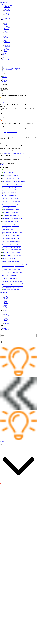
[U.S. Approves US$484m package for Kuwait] (9, 206)
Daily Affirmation (6, 32)
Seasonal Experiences (7, 14)
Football (5, 20)
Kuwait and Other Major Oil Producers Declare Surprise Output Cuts (12, 287)
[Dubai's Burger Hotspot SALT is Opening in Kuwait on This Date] (12, 212)
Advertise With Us (4, 328)
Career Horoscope (6, 48)
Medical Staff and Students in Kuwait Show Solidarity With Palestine (14, 153)
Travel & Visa (6, 303)
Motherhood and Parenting (8, 34)
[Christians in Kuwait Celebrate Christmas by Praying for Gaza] (11, 255)
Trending (3, 55)
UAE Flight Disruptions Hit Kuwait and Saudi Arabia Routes (11, 170)
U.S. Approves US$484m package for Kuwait (8, 207)
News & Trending (4, 24)
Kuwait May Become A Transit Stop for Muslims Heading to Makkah (12, 281)
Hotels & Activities (6, 9)
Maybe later (2, 102)
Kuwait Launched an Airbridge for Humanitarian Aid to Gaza (11, 269)
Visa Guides (5, 41)
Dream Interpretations (7, 45)
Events (5, 52)
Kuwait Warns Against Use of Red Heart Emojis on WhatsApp (11, 253)
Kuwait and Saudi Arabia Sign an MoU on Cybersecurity (10, 198)
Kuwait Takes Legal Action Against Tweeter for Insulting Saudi (11, 244)
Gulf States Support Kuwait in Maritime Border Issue (9, 278)
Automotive (5, 36)
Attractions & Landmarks (7, 6)
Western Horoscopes (7, 46)
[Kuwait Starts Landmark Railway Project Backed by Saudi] (11, 224)
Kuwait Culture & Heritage (8, 5)
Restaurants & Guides (7, 18)
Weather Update (6, 29)
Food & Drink (4, 15)
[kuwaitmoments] (3, 292)
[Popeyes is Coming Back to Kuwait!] (7, 227)
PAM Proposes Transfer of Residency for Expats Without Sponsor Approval (13, 284)
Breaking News (6, 295)
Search (2, 90)
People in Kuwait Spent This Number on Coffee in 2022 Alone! (11, 235)
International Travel (7, 42)
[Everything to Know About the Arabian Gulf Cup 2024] (10, 221)
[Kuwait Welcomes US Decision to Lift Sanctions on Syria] (10, 209)
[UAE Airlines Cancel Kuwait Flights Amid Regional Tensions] (11, 249)
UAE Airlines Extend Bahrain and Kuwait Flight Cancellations (11, 189)
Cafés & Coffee (6, 17)
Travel (5, 35)
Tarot (4, 44)
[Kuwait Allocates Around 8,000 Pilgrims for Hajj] (9, 190)
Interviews (5, 56)
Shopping (5, 8)
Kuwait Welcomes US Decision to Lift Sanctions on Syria (10, 210)
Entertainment (4, 50)
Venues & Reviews (6, 37)
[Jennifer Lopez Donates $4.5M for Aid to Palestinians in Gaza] (11, 193)
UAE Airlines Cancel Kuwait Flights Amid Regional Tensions (11, 250)
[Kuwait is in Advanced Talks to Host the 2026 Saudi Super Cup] (11, 246)
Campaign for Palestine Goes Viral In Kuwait (10, 132)
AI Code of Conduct (5, 57)
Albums (3, 54)
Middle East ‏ (4, 92)
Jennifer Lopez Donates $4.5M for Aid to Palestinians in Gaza (11, 195)
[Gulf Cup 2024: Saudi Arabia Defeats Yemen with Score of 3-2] (11, 261)
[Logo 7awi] (2, 441)
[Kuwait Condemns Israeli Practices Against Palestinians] (10, 175)
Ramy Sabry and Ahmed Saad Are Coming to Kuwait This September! (12, 232)
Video (5, 322)
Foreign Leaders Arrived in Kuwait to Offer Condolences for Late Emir (12, 272)
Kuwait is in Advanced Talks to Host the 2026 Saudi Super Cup (11, 247)
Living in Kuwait (4, 80)
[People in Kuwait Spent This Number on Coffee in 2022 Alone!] (11, 233)
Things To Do (4, 11)
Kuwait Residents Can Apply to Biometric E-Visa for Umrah (10, 238)
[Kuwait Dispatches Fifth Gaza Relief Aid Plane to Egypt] (10, 289)
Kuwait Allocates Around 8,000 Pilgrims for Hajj (9, 192)
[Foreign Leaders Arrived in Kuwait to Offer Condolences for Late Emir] (12, 270)
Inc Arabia (3, 38)
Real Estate (5, 23)
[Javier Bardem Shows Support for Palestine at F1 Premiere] (11, 215)
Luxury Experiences (7, 7)
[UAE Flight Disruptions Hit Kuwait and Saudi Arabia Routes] (11, 169)
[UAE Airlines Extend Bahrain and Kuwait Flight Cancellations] (11, 187)
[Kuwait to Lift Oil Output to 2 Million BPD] (8, 258)
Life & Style (4, 30)
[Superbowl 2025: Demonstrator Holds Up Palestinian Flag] (11, 178)
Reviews (5, 16)
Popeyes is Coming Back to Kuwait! (7, 229)
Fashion (5, 33)
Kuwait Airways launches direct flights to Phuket (10, 69)
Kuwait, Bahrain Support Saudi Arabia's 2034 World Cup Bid (11, 241)
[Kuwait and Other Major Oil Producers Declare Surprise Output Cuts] (12, 286)
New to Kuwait (6, 22)
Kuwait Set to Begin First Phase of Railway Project (9, 275)
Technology (4, 53)
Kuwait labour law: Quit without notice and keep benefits (11, 68)
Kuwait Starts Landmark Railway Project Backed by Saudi (10, 226)
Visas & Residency (6, 21)
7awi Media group (10, 444)
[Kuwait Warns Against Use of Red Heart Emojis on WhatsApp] (11, 252)
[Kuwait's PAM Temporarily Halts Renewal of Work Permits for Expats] (12, 184)
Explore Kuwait (4, 4)
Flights (5, 40)
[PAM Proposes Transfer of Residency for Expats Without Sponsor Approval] (13, 283)
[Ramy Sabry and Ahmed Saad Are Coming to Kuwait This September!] (12, 230)
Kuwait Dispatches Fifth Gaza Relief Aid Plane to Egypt (10, 290)
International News (6, 28)
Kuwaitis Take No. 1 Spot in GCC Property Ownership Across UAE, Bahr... (13, 266)
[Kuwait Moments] (3, 2)
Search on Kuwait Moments (4, 88)
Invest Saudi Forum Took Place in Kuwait (8, 173)
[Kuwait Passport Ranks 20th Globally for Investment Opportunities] (12, 218)
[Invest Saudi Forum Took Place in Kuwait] (8, 172)
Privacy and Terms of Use (6, 329)
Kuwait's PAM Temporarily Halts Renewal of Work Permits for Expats (12, 186)
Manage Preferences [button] (5, 330)
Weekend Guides (6, 12)
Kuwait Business (6, 26)
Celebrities (5, 51)
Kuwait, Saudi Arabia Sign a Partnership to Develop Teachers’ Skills (12, 204)
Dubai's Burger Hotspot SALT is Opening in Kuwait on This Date (11, 213)
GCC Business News (7, 27)
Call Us (3, 327)
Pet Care (5, 31)
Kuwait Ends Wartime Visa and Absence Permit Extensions (11, 72)
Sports (3, 19)
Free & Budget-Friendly (7, 13)
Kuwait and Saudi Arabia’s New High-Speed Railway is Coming (11, 201)
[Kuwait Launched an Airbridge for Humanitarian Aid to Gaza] (11, 267)
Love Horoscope (6, 49)
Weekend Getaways (7, 10)
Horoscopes (4, 43)
